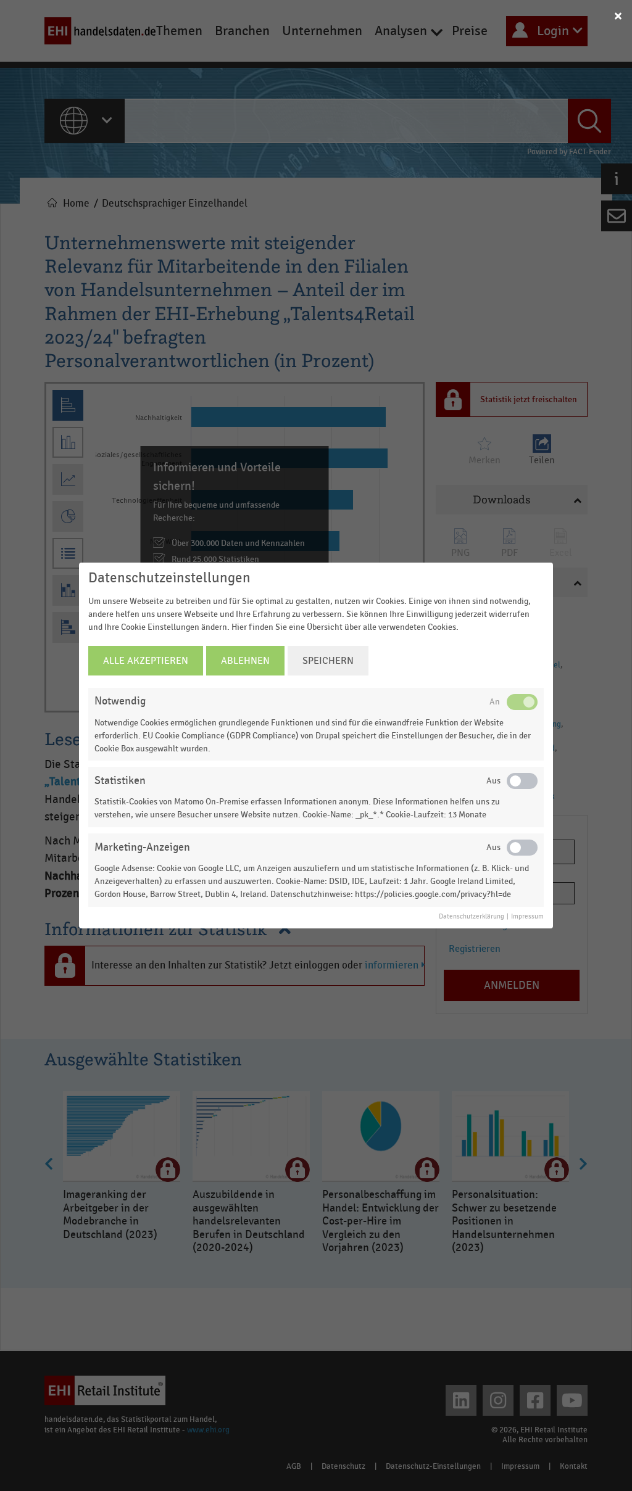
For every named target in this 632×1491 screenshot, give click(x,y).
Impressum (527, 916)
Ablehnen (245, 660)
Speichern (328, 660)
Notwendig (120, 701)
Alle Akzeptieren (145, 660)
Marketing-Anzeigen (142, 847)
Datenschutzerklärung (471, 916)
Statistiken (120, 780)
